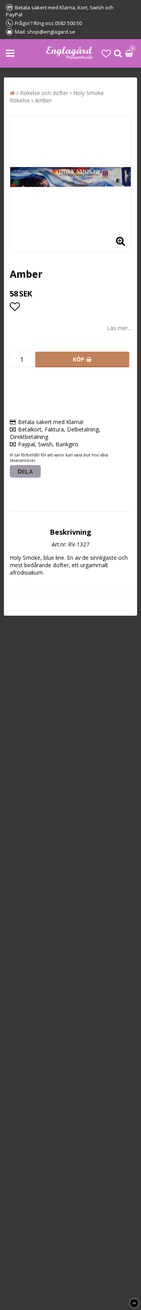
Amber (43, 100)
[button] (106, 53)
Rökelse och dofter (44, 93)
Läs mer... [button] (119, 328)
